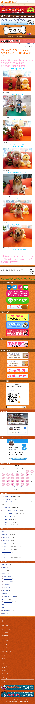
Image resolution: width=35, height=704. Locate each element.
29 (17, 484)
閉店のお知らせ (6, 499)
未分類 (3, 613)
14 (12, 478)
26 (3, 484)
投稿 (21, 397)
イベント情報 (5, 590)
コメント (22, 401)
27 (8, 484)
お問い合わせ (31, 11)
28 (12, 484)
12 (3, 478)
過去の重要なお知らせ (7, 610)
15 (17, 478)
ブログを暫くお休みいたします (10, 513)
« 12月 (13, 487)
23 (22, 481)
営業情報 (4, 573)
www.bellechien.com (13, 390)
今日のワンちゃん (29, 44)
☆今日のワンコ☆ (7, 516)
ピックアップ (5, 599)
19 (3, 481)
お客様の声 (4, 593)
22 (17, 481)
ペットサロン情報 (8, 582)
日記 (3, 607)
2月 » (21, 487)
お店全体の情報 (7, 576)
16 (22, 478)
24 (27, 481)
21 (12, 481)
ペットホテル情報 (8, 579)
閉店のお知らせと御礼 (8, 496)
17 (27, 478)
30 (22, 484)
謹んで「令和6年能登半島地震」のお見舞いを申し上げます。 (17, 502)
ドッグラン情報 (7, 587)
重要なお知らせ (5, 564)
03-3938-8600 (25, 16)
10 (27, 474)
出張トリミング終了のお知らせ (10, 510)
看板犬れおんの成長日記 (8, 605)
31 (27, 484)
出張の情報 (6, 584)
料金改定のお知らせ (7, 507)
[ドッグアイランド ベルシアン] (9, 1)
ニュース (4, 570)
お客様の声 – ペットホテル (10, 596)
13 (7, 478)
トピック (4, 567)
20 (8, 481)
